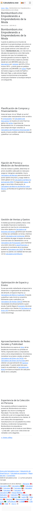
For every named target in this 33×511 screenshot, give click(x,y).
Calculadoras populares (19, 473)
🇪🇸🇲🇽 (22, 3)
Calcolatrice (4, 486)
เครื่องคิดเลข (12, 502)
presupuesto (7, 119)
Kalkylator (14, 497)
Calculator (29, 486)
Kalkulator (3, 495)
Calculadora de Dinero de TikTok (12, 358)
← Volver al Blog (6, 438)
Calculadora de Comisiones (15, 236)
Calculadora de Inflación (14, 254)
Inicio (2, 8)
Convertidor (11, 476)
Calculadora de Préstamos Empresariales (15, 130)
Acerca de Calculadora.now (9, 471)
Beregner (26, 484)
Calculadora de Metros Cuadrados (13, 295)
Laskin (24, 497)
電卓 (6, 504)
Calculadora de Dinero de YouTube (13, 361)
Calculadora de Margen (9, 175)
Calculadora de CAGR (15, 249)
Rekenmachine (21, 499)
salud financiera (21, 245)
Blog (7, 8)
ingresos (25, 363)
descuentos (5, 64)
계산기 (14, 504)
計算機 (22, 502)
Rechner (9, 499)
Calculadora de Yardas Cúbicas (11, 302)
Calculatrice (4, 493)
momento (21, 306)
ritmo (22, 347)
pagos (24, 69)
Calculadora (16, 486)
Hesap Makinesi (17, 493)
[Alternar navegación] (30, 3)
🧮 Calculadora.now (9, 2)
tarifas (10, 123)
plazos (26, 182)
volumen (15, 64)
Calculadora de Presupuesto (11, 243)
